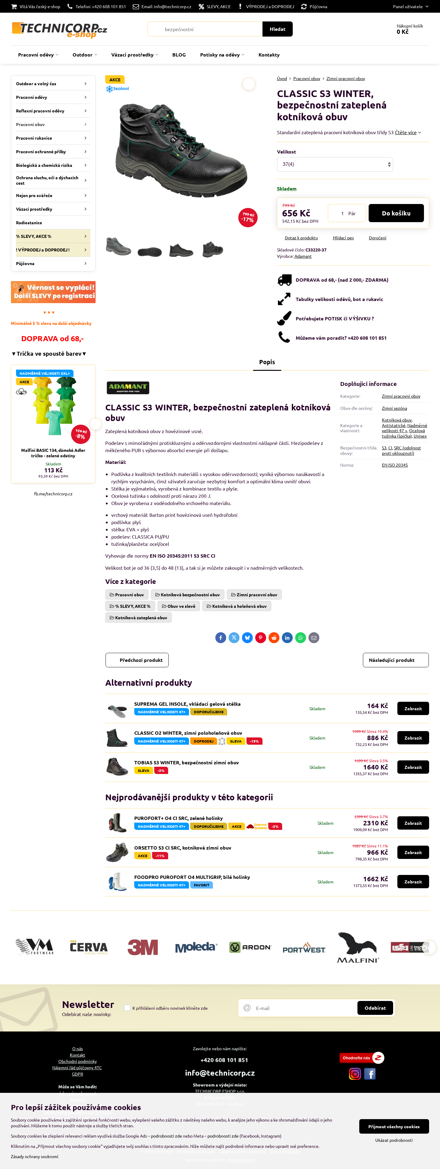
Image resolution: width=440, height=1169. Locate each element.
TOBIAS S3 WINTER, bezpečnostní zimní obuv (186, 762)
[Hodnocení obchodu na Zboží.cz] (362, 1062)
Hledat (277, 29)
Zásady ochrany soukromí (34, 1156)
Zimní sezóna (394, 408)
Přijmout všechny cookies (394, 1126)
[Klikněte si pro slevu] (53, 301)
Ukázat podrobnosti (394, 1140)
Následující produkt (392, 660)
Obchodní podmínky (77, 1061)
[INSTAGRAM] (355, 1078)
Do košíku (396, 213)
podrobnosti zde (166, 1135)
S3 (384, 447)
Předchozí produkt (141, 660)
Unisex (420, 436)
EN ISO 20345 (395, 465)
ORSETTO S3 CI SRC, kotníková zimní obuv (182, 847)
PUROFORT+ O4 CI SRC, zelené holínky (178, 818)
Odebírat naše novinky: (86, 1014)
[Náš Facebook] (370, 1078)
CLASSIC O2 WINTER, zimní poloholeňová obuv (188, 733)
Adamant (303, 256)
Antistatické (394, 425)
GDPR (77, 1074)
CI (390, 447)
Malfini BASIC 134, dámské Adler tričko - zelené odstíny (53, 452)
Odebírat (375, 1008)
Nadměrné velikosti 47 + (404, 428)
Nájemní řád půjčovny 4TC (77, 1067)
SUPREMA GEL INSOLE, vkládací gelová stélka (187, 704)
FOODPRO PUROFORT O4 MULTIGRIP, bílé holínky (192, 877)
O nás (77, 1048)
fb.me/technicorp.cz (53, 493)
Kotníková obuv (397, 420)
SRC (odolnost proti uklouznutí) (401, 450)
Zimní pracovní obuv (401, 396)
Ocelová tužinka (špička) (403, 433)
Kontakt (77, 1054)
